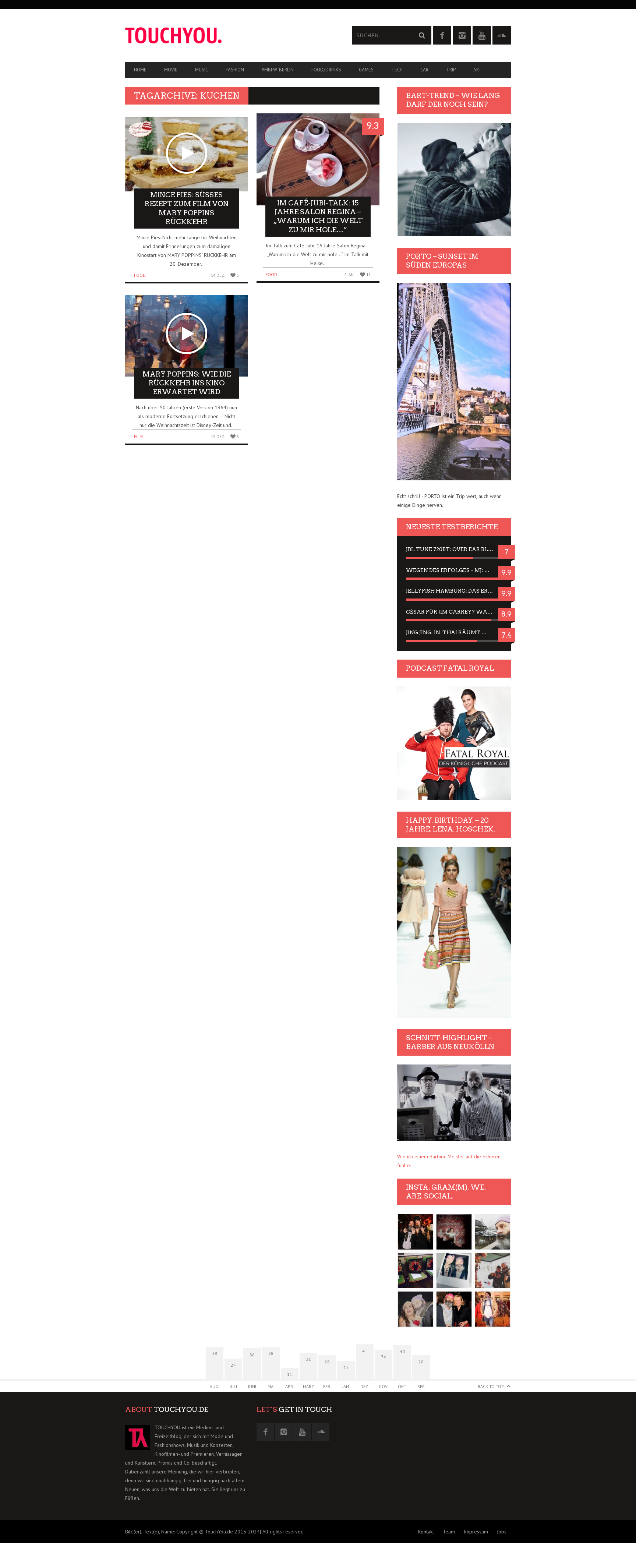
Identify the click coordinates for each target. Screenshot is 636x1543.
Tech (397, 70)
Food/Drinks (326, 70)
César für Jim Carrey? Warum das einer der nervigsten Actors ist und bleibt (454, 612)
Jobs (501, 1531)
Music (201, 70)
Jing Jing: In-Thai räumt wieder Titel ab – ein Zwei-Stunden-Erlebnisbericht (454, 632)
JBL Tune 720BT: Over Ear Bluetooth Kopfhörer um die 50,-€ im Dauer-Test (454, 549)
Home (140, 70)
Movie (170, 70)
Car (424, 70)
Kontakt (426, 1531)
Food (140, 275)
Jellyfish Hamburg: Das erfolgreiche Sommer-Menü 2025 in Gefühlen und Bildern (454, 591)
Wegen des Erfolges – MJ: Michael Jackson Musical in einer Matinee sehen (454, 570)
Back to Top (491, 1386)
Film (138, 436)
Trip (451, 70)
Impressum (476, 1531)
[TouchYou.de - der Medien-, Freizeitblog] (221, 35)
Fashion (235, 70)
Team (449, 1531)
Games (366, 70)
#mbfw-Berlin (278, 70)
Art (477, 70)
